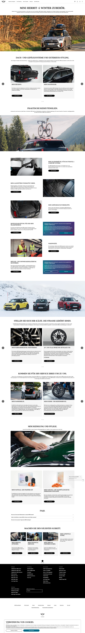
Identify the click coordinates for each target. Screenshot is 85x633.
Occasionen (29, 572)
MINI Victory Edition (14, 592)
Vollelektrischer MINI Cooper (16, 570)
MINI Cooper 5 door (14, 577)
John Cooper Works (14, 581)
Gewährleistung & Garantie (47, 574)
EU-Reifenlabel (46, 357)
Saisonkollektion (45, 577)
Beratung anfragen (62, 574)
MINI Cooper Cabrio (14, 579)
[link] (75, 1)
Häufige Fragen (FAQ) (62, 579)
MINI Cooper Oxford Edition (15, 594)
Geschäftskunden (30, 574)
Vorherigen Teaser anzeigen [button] (3, 84)
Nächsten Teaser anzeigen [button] (82, 84)
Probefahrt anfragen (62, 572)
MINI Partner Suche (62, 570)
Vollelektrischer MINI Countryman (16, 572)
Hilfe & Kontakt (61, 568)
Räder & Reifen (45, 581)
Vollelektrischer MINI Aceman (16, 568)
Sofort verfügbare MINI (31, 570)
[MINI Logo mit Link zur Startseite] (42, 614)
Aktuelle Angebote (30, 568)
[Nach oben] (42, 561)
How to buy (29, 577)
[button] (77, 1)
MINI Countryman (14, 574)
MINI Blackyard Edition (15, 590)
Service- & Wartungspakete (47, 572)
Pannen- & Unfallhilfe (46, 570)
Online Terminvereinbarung (47, 568)
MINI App (60, 577)
